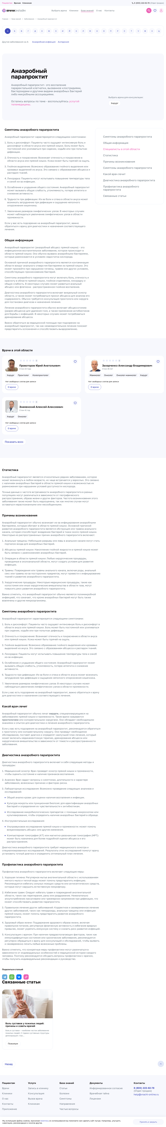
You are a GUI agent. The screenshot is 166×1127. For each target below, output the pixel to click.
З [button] (55, 31)
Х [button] (152, 31)
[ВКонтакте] (19, 977)
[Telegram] (4, 977)
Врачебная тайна (99, 1093)
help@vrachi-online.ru (146, 1094)
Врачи (5, 1088)
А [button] (7, 31)
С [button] (124, 31)
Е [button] (42, 31)
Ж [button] (49, 31)
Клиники (7, 1093)
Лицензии (95, 1098)
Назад (9, 1064)
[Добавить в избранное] (75, 361)
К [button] (76, 31)
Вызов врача (35, 1098)
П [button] (111, 31)
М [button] (90, 31)
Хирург (114, 103)
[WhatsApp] (11, 977)
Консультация (36, 1093)
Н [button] (97, 31)
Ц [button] (159, 31)
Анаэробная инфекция (44, 42)
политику (44, 1121)
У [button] (138, 31)
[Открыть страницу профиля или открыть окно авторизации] (161, 10)
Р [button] (117, 31)
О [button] (104, 31)
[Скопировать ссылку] (26, 977)
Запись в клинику (38, 1088)
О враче (12, 387)
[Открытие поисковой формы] (148, 10)
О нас (5, 1098)
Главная (5, 19)
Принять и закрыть (148, 1122)
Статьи (63, 1088)
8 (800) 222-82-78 (142, 3)
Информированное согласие (106, 1088)
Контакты (7, 1103)
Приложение (9, 1109)
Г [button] (28, 31)
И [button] (62, 31)
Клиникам (27, 3)
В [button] (21, 31)
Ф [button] (145, 31)
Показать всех (14, 441)
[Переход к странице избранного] (155, 10)
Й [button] (69, 31)
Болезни (64, 1093)
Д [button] (35, 31)
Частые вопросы (69, 1109)
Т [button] (131, 31)
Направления (67, 1103)
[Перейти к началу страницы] (161, 1064)
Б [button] (14, 31)
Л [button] (83, 31)
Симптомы (66, 1098)
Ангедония (63, 42)
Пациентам (7, 3)
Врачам (17, 3)
